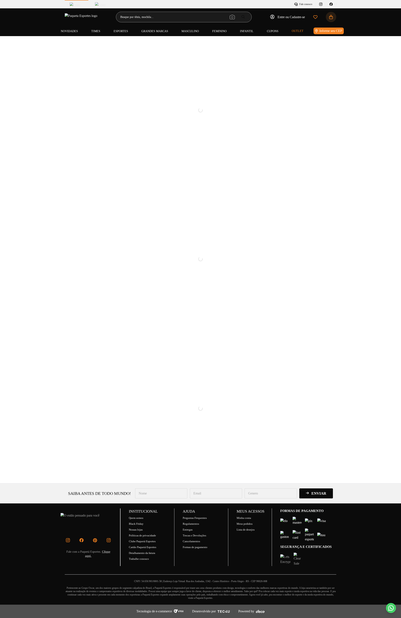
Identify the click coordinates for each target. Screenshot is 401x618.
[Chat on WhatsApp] (391, 608)
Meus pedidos (245, 523)
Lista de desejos (246, 529)
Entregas (188, 529)
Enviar (318, 493)
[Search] (243, 17)
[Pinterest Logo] (95, 540)
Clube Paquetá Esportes (142, 541)
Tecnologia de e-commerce (154, 611)
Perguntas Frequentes (195, 517)
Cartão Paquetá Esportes (142, 547)
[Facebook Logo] (81, 540)
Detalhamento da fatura (142, 553)
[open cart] (331, 17)
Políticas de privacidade (142, 535)
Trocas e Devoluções (194, 535)
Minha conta (244, 517)
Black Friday (136, 523)
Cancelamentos (191, 541)
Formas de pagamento (195, 547)
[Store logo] (81, 17)
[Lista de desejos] (315, 17)
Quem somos (136, 517)
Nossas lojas (136, 529)
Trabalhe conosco (139, 558)
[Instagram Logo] (68, 540)
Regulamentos (191, 523)
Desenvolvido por (204, 611)
